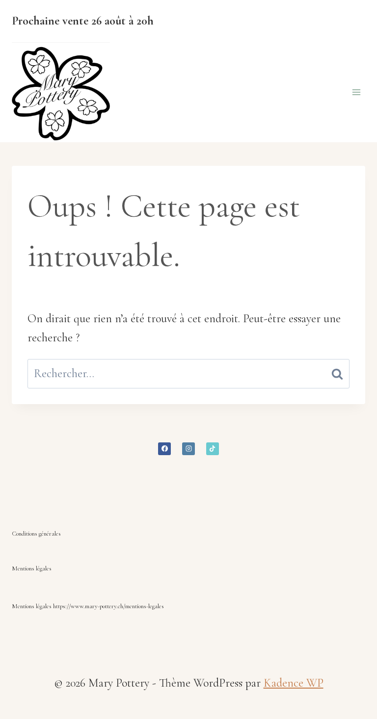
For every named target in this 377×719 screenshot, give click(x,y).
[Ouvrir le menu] (356, 92)
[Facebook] (164, 448)
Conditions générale (35, 534)
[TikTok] (212, 448)
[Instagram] (188, 448)
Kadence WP (293, 683)
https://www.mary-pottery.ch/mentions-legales (108, 606)
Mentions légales (32, 568)
